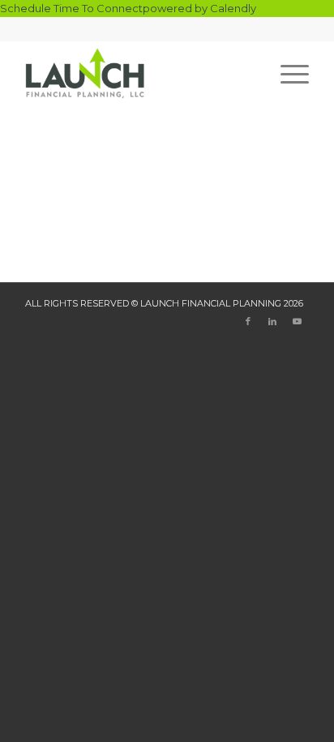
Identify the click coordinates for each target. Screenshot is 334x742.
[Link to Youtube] (297, 321)
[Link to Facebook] (248, 321)
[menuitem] (286, 73)
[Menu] (286, 73)
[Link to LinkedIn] (272, 321)
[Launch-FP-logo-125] (138, 73)
